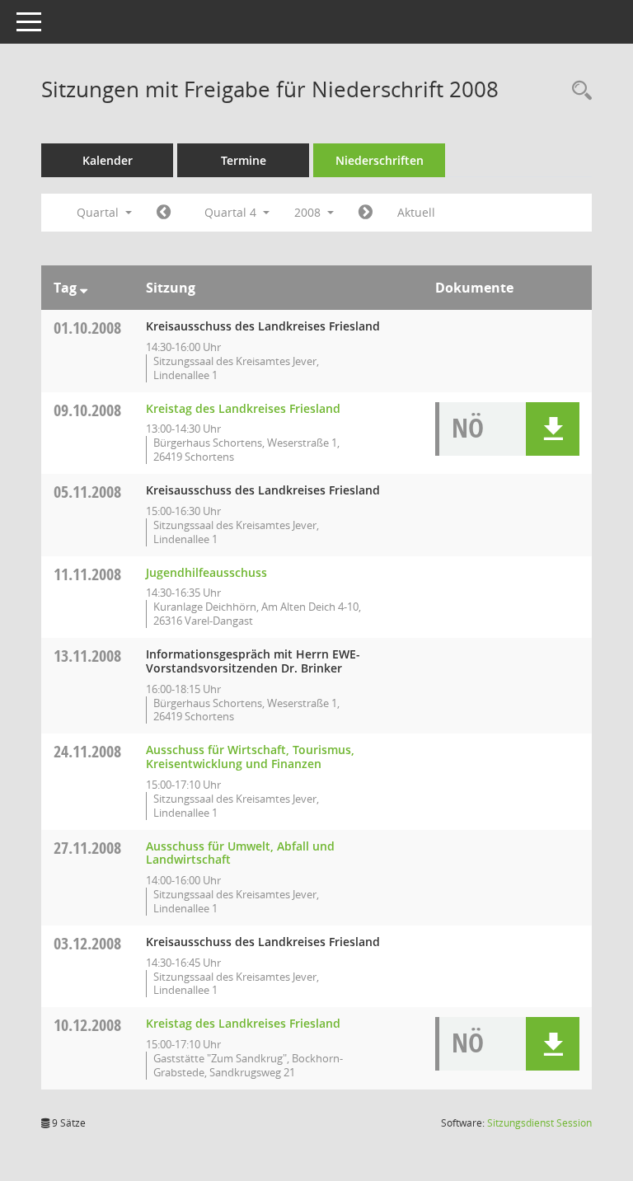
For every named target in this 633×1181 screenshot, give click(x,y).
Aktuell (416, 212)
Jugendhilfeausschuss (206, 572)
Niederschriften (379, 160)
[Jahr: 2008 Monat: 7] (163, 212)
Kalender (107, 160)
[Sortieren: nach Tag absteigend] (83, 288)
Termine (243, 160)
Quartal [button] (99, 212)
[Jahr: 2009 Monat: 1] (365, 212)
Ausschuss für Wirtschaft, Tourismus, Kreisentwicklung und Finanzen (250, 756)
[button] (552, 429)
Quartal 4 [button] (232, 212)
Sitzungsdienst (539, 1123)
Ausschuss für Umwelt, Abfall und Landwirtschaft (240, 853)
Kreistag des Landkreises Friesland (243, 408)
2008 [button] (309, 212)
